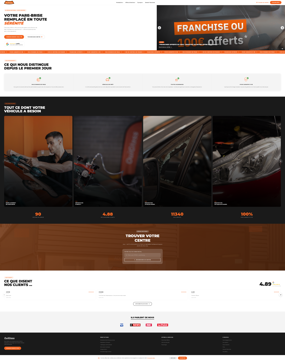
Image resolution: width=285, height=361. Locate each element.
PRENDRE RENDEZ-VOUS (12, 348)
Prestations (119, 2)
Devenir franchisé (150, 2)
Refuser (173, 358)
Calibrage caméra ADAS (106, 344)
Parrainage (164, 344)
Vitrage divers (103, 349)
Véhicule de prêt (165, 342)
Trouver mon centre (33, 36)
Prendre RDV (275, 2)
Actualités (225, 351)
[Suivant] (280, 161)
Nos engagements (227, 340)
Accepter (182, 358)
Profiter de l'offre (164, 47)
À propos (140, 2)
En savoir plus (151, 358)
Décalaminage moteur (105, 351)
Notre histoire (226, 344)
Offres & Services (130, 2)
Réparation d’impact (105, 342)
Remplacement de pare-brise (107, 340)
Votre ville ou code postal (133, 251)
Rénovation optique (105, 347)
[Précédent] (4, 161)
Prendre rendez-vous (13, 36)
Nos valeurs (225, 342)
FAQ (224, 347)
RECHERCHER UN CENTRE (143, 259)
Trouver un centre (263, 2)
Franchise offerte (165, 340)
